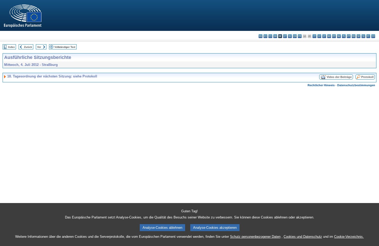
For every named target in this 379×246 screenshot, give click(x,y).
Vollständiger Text (64, 47)
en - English (295, 36)
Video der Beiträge (339, 76)
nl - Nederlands (339, 36)
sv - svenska (373, 36)
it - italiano (314, 36)
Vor (39, 47)
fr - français (300, 36)
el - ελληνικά (290, 36)
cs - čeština (270, 36)
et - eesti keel (285, 36)
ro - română (354, 36)
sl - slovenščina (363, 36)
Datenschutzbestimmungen (356, 85)
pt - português (349, 36)
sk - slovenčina (358, 36)
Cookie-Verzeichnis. (349, 237)
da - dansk (275, 36)
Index (11, 47)
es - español (265, 36)
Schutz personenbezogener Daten (255, 237)
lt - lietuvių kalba (324, 36)
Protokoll (367, 76)
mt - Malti (334, 36)
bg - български (260, 36)
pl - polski (344, 36)
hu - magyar (329, 36)
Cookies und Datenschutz (303, 237)
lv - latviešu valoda (319, 36)
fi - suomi (368, 36)
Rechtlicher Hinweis (321, 85)
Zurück (28, 47)
